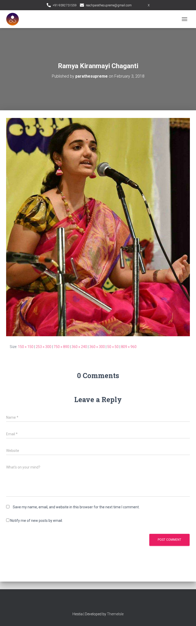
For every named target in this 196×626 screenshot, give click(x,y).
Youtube (103, 603)
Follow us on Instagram (142, 5)
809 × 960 (129, 347)
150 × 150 (25, 347)
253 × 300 (43, 347)
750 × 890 (61, 347)
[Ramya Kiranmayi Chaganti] (98, 227)
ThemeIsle (115, 614)
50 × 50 (113, 347)
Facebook (94, 603)
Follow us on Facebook (136, 5)
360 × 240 (79, 347)
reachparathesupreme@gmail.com (109, 5)
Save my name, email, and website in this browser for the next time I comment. (76, 507)
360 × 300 (97, 347)
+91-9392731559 (65, 5)
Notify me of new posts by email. (36, 521)
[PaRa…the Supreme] (14, 19)
